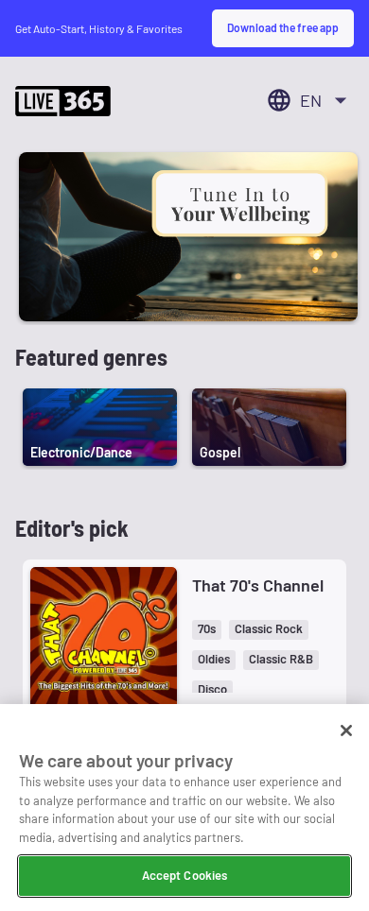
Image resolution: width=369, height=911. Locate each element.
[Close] (346, 730)
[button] (206, 630)
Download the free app (283, 27)
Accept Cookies (185, 875)
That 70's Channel (258, 585)
